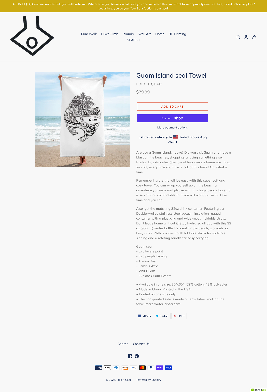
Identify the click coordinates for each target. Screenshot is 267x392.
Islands (128, 34)
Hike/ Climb (109, 34)
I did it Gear (124, 379)
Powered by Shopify (148, 379)
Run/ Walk (89, 34)
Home (159, 34)
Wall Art (144, 34)
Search (123, 344)
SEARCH (133, 40)
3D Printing (177, 34)
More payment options (172, 127)
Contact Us (141, 344)
